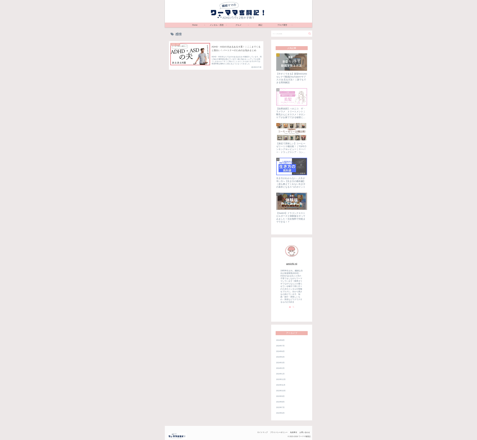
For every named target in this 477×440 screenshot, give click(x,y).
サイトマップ (262, 432)
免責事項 (293, 432)
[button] (309, 33)
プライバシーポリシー (279, 432)
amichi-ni (291, 263)
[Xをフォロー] (293, 307)
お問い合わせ (304, 432)
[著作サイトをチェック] (290, 307)
